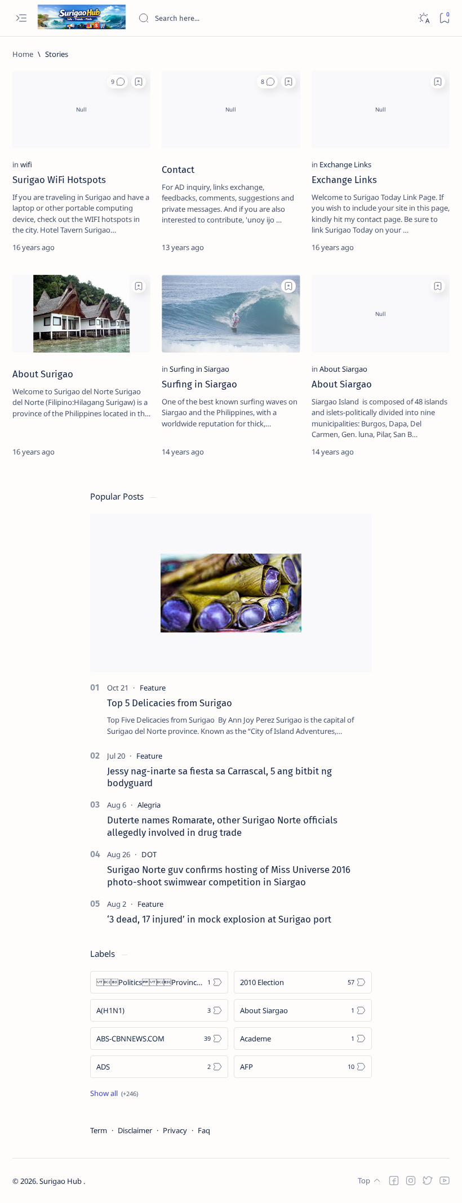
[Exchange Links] (345, 164)
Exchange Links (344, 179)
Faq (204, 1130)
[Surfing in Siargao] (199, 369)
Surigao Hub (61, 1181)
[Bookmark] (444, 18)
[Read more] (132, 247)
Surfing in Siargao (199, 384)
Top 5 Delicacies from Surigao (169, 703)
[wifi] (26, 164)
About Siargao (342, 384)
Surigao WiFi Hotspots (59, 179)
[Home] (22, 54)
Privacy (175, 1130)
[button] (117, 81)
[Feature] (153, 687)
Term (98, 1130)
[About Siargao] (343, 369)
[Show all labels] (114, 1093)
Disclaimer (135, 1130)
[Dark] (423, 18)
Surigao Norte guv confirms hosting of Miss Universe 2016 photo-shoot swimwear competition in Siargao (228, 876)
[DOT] (149, 854)
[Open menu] (21, 18)
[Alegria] (149, 804)
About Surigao (42, 374)
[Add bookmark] (138, 81)
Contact (178, 169)
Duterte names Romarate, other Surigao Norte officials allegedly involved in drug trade (222, 826)
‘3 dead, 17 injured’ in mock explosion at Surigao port (219, 919)
